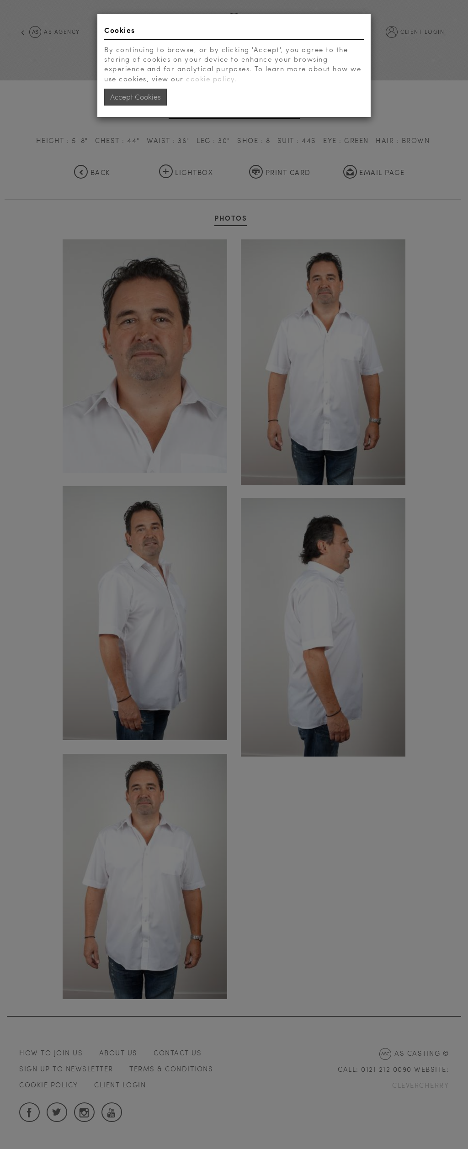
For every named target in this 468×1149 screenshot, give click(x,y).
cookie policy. (211, 79)
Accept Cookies (135, 96)
